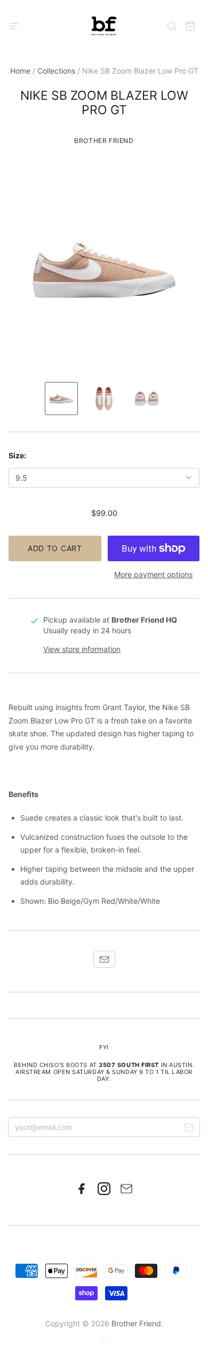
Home (20, 70)
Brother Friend (103, 141)
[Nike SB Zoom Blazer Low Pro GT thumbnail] (61, 399)
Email (104, 959)
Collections (56, 70)
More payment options (153, 574)
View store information (82, 649)
